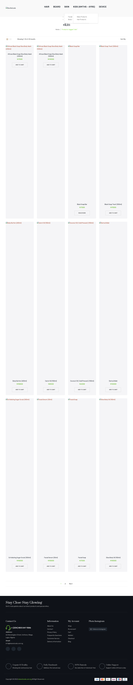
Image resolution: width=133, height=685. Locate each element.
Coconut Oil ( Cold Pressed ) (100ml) (82, 381)
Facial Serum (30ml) (51, 558)
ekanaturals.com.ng (25, 679)
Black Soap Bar (82, 204)
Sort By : (123, 39)
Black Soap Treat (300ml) (113, 204)
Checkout (71, 638)
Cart (69, 632)
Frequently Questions (54, 635)
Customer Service (53, 638)
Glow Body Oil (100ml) (113, 558)
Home (58, 29)
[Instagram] (13, 649)
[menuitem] (46, 7)
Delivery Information (54, 642)
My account (72, 629)
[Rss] (19, 649)
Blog (69, 642)
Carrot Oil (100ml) (51, 381)
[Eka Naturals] (11, 8)
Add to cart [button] (20, 65)
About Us (50, 626)
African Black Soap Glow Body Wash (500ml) (51, 55)
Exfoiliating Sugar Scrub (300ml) (20, 558)
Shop (69, 626)
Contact (50, 629)
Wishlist (70, 635)
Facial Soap (82, 558)
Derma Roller (113, 381)
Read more (82, 213)
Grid (7, 39)
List (10, 39)
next (71, 584)
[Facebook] (8, 649)
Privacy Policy (52, 632)
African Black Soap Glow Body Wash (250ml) (20, 55)
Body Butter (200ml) (20, 381)
